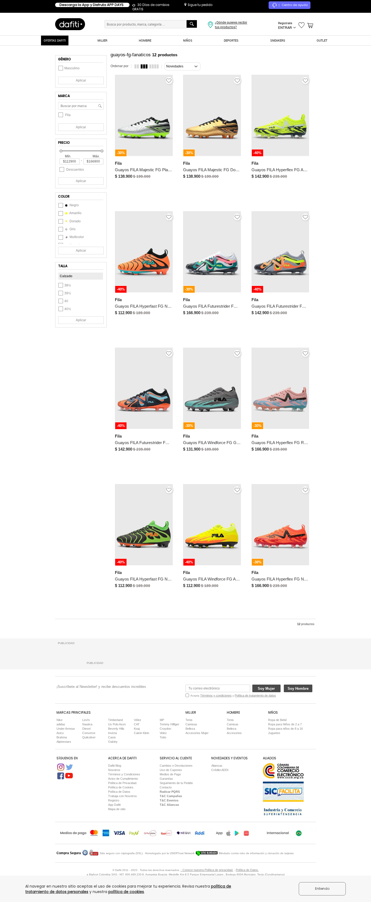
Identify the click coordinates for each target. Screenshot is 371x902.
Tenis (189, 720)
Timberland (115, 720)
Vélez (137, 720)
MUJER (102, 40)
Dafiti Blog (114, 765)
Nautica (87, 724)
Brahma (61, 737)
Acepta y (233, 695)
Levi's (86, 720)
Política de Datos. (247, 870)
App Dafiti (114, 804)
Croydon (165, 728)
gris (72, 229)
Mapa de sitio (116, 809)
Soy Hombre (298, 688)
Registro (113, 800)
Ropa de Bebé (277, 720)
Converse (88, 733)
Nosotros (114, 770)
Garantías (166, 778)
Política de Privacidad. (122, 783)
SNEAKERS (277, 40)
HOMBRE (145, 40)
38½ (67, 285)
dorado (75, 221)
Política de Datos (119, 791)
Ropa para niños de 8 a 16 (285, 728)
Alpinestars (63, 741)
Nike (59, 720)
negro (74, 205)
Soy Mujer (266, 688)
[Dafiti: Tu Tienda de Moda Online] (70, 24)
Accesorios (234, 733)
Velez (163, 733)
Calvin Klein (141, 733)
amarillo (75, 213)
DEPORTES (231, 40)
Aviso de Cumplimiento (123, 778)
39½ (67, 293)
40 (66, 301)
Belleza (190, 728)
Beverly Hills (116, 728)
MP (162, 720)
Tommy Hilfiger (169, 724)
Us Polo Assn (117, 724)
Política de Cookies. (121, 787)
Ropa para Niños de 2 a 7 (285, 724)
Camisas (191, 724)
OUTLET (322, 40)
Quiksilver (89, 737)
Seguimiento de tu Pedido (176, 783)
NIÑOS (187, 40)
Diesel (86, 728)
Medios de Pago (170, 774)
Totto (163, 737)
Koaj (137, 728)
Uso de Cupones (171, 770)
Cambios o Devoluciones (176, 765)
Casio (112, 737)
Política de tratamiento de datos (255, 695)
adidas (60, 724)
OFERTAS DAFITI (55, 40)
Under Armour (65, 728)
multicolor (76, 237)
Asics (60, 733)
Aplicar (81, 80)
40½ (67, 309)
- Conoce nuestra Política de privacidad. (207, 870)
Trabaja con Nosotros (122, 796)
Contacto (166, 787)
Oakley (113, 741)
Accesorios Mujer (197, 733)
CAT (137, 724)
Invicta (112, 733)
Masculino (72, 68)
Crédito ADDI (219, 770)
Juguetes (274, 733)
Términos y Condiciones (124, 774)
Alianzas (216, 765)
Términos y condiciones (216, 695)
